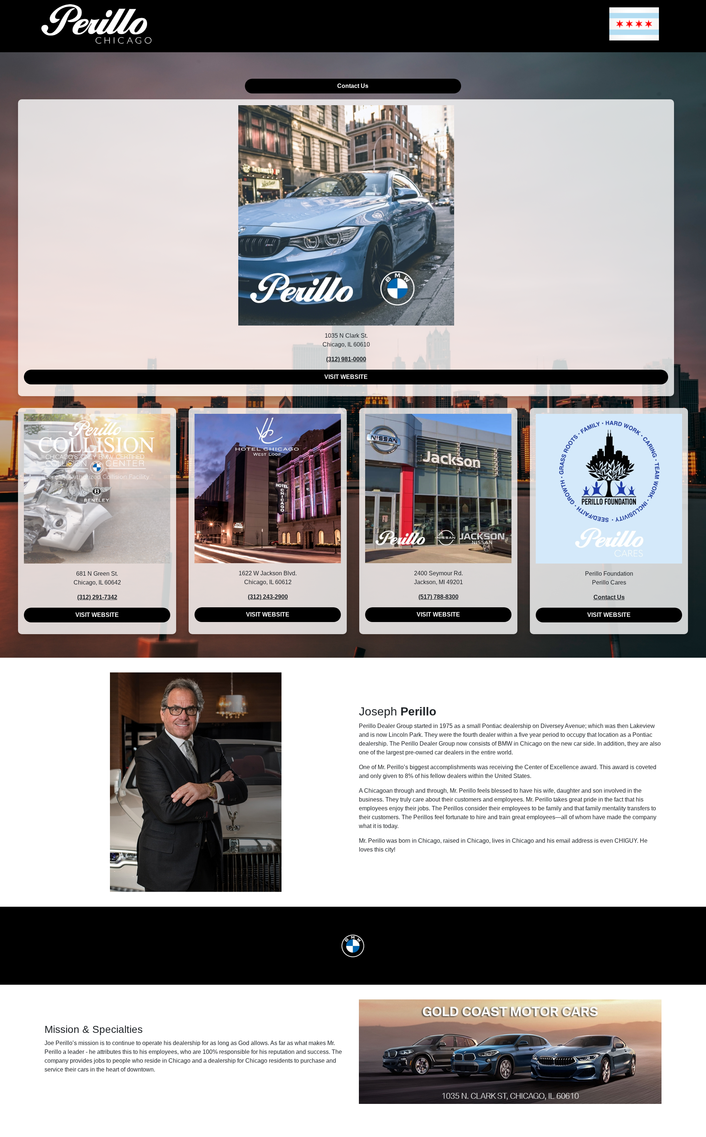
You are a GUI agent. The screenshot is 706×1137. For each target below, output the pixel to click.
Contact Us (352, 86)
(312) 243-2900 (268, 597)
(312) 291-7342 (97, 597)
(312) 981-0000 (346, 359)
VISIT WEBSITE (346, 377)
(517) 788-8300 (438, 597)
